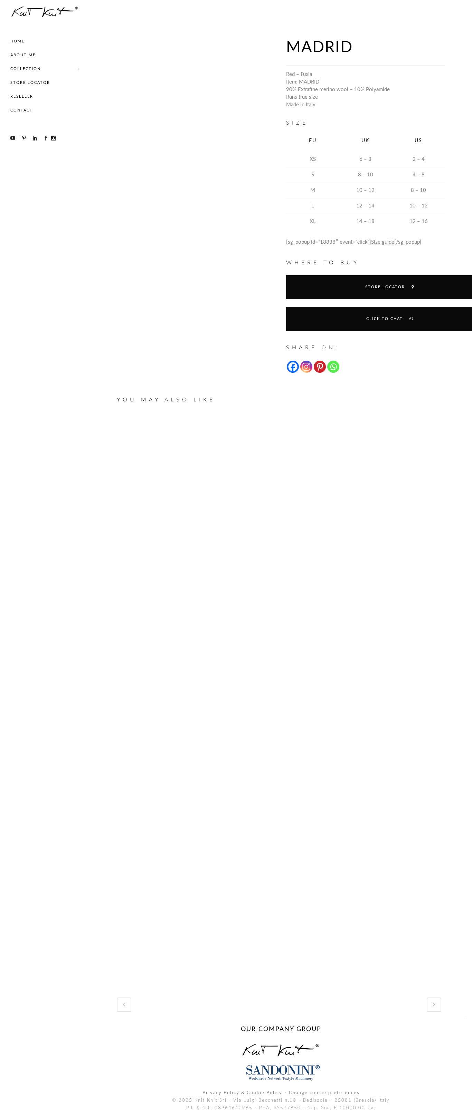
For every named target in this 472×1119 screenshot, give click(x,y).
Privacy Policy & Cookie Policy (242, 1093)
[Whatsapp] (333, 367)
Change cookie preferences (324, 1093)
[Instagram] (306, 367)
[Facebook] (293, 367)
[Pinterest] (320, 367)
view (169, 494)
